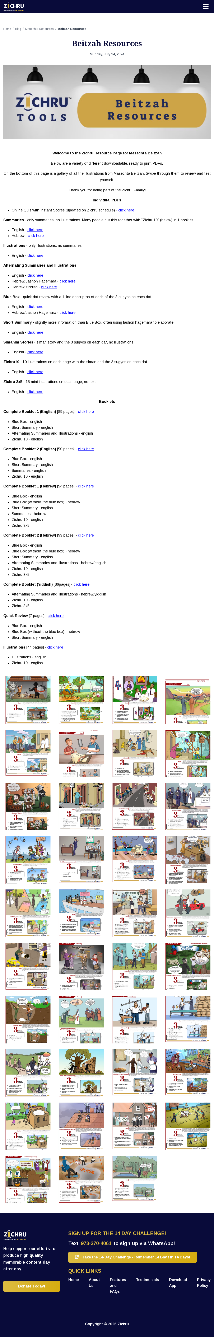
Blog (18, 29)
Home (7, 29)
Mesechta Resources (40, 29)
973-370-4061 (96, 1243)
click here (126, 210)
